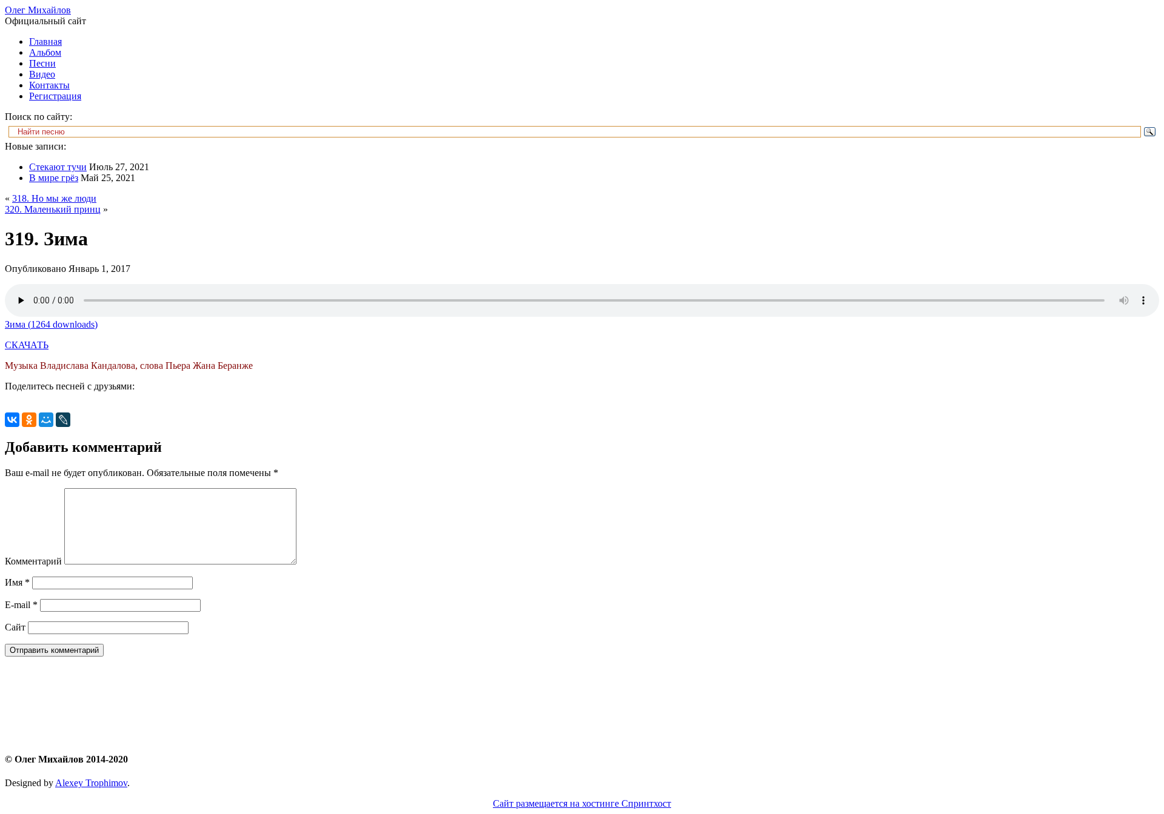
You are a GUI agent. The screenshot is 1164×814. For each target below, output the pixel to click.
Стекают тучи (58, 167)
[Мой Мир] (46, 419)
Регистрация (55, 96)
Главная (45, 41)
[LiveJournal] (63, 419)
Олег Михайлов (38, 10)
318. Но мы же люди (54, 198)
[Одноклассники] (29, 419)
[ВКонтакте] (12, 419)
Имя (17, 582)
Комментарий (33, 561)
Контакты (49, 85)
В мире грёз (53, 178)
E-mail (21, 605)
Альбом (45, 52)
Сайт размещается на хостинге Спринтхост (582, 803)
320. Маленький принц (53, 209)
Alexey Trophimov (91, 783)
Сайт (15, 627)
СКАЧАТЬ (26, 345)
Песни (42, 63)
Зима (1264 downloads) (51, 324)
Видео (42, 74)
